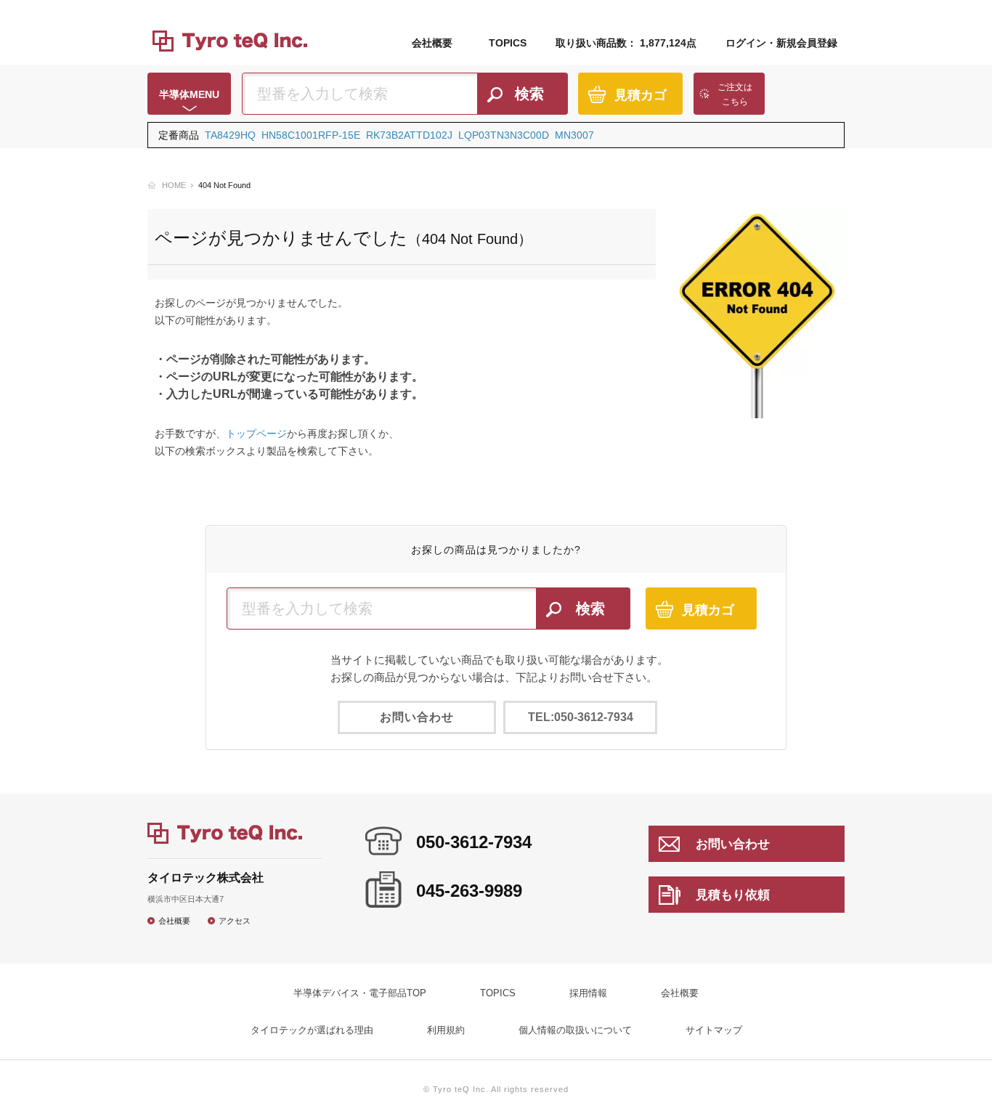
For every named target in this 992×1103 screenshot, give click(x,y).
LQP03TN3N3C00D (503, 135)
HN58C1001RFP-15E (310, 135)
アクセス (235, 920)
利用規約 (446, 1030)
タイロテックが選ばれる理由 (312, 1030)
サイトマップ (714, 1030)
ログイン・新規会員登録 (781, 43)
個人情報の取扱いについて (575, 1030)
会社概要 (432, 43)
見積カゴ (640, 95)
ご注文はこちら (734, 94)
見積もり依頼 (733, 895)
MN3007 (574, 135)
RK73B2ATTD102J (409, 135)
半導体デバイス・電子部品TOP (359, 993)
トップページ (256, 433)
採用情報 (588, 993)
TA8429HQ (230, 135)
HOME (174, 185)
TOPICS (508, 43)
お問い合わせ (417, 717)
